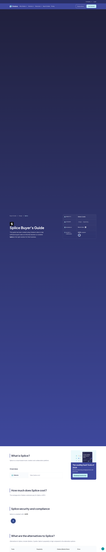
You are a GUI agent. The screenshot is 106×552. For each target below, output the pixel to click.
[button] (89, 1)
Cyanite (83, 216)
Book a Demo (80, 6)
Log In (94, 1)
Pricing (52, 6)
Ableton (80, 216)
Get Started (91, 6)
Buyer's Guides (46, 6)
